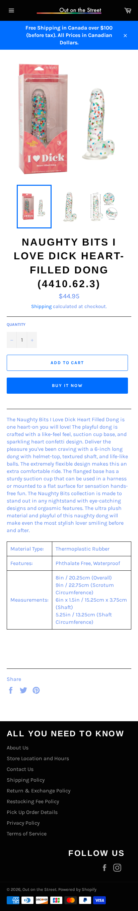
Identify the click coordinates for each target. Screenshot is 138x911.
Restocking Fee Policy (33, 801)
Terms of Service (27, 833)
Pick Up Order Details (32, 812)
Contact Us (20, 769)
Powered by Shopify (77, 889)
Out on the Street (39, 889)
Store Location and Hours (38, 758)
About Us (17, 747)
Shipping (41, 306)
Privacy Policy (23, 823)
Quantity (16, 324)
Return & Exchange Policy (38, 790)
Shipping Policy (26, 780)
